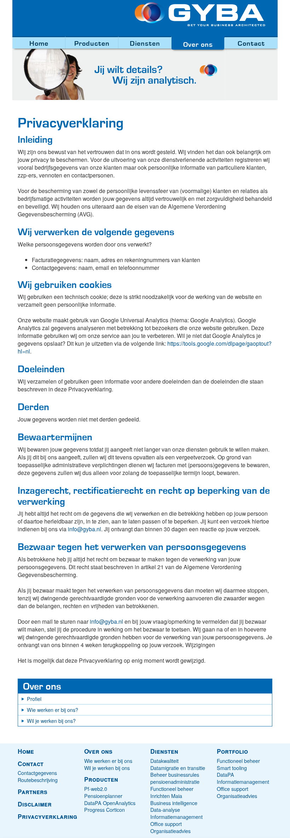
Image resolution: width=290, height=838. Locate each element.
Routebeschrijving (38, 779)
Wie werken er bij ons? (52, 709)
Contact (251, 42)
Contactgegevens (37, 772)
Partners (32, 791)
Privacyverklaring (47, 816)
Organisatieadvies (170, 830)
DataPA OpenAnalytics (109, 802)
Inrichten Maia (166, 795)
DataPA (225, 774)
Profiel (34, 698)
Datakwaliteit (164, 760)
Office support (166, 823)
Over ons (198, 44)
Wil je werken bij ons (107, 767)
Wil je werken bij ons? (51, 720)
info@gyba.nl (84, 529)
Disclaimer (35, 804)
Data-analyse (165, 809)
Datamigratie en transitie (177, 767)
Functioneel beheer (171, 788)
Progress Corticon (104, 809)
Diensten (145, 42)
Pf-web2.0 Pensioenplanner (103, 792)
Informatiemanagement (176, 816)
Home (38, 42)
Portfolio (232, 751)
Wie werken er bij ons (108, 760)
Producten (92, 42)
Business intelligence (173, 802)
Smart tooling (232, 767)
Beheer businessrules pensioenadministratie (174, 778)
